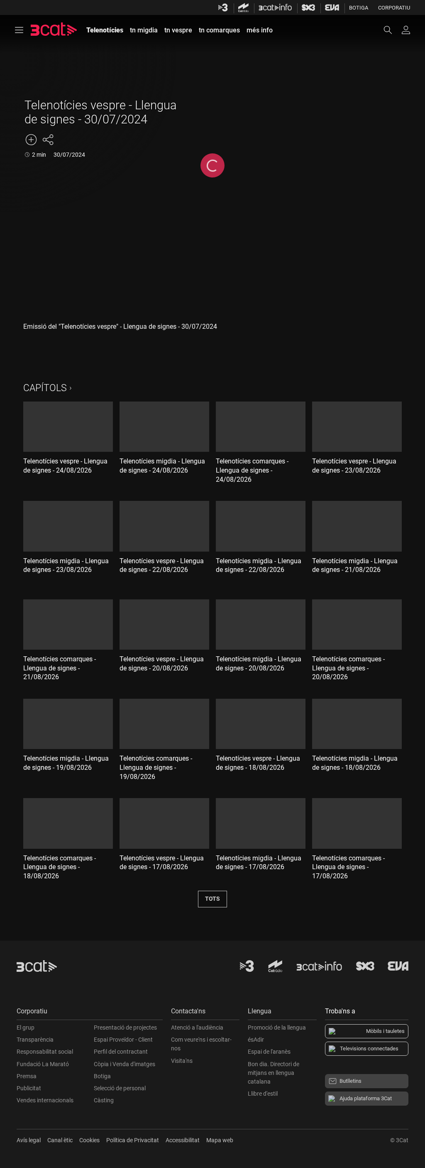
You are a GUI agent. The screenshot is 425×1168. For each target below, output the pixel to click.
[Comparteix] (47, 139)
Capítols (45, 388)
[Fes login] (406, 30)
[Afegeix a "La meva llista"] (31, 139)
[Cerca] (392, 30)
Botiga (358, 8)
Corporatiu (394, 8)
